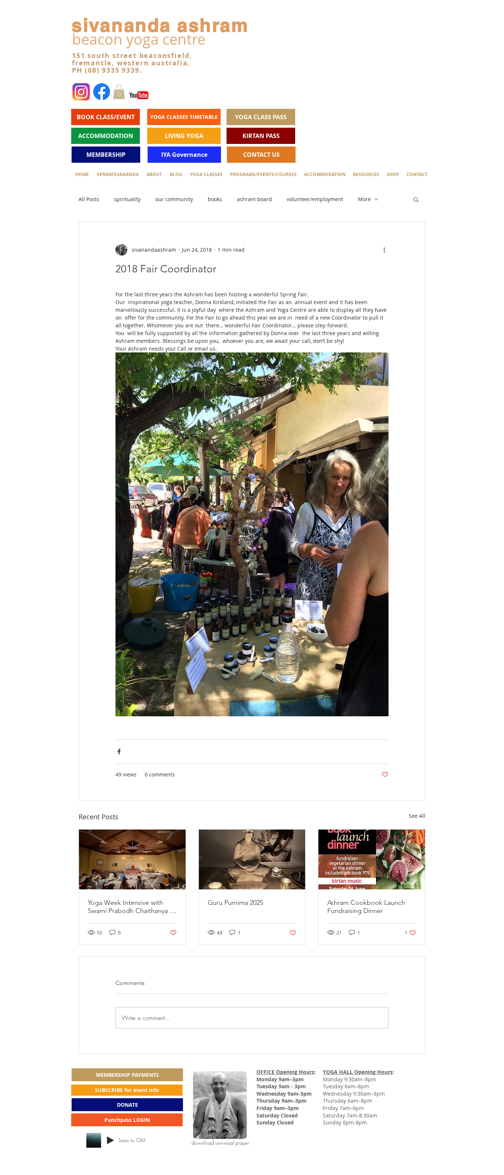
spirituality (127, 199)
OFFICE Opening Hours (285, 1071)
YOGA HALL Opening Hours (358, 1071)
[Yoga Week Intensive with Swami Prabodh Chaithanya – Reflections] (132, 859)
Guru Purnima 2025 (235, 903)
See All (417, 815)
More (364, 199)
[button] (119, 92)
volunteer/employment (315, 199)
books (215, 199)
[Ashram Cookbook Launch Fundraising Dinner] (371, 859)
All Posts (89, 199)
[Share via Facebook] (118, 751)
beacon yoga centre (139, 39)
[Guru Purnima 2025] (252, 859)
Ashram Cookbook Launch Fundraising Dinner (366, 907)
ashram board (254, 199)
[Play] (110, 1140)
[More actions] (384, 249)
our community (174, 199)
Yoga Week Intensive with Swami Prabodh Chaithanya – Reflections (130, 907)
